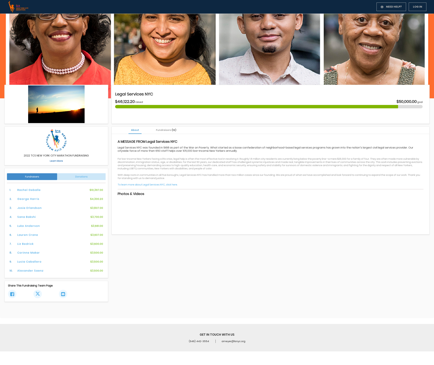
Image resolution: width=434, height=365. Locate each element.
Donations (81, 176)
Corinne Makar (28, 253)
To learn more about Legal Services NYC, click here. (148, 184)
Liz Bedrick (25, 244)
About (135, 130)
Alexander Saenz (30, 271)
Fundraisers (166, 130)
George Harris (28, 199)
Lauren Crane (27, 235)
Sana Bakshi (26, 217)
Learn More (56, 161)
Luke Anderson (28, 226)
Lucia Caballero (29, 262)
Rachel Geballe (29, 190)
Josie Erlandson (29, 208)
